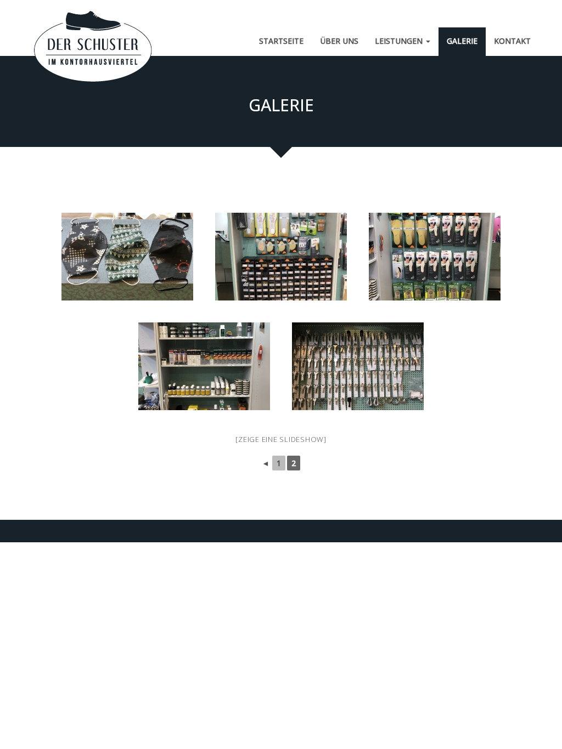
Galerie (462, 41)
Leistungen (400, 41)
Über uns (339, 41)
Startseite (281, 41)
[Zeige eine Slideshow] (281, 439)
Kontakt (512, 41)
